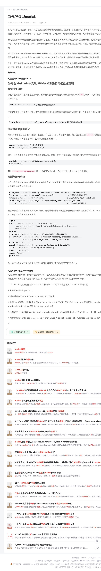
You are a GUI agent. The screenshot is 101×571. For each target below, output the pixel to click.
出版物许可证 (79, 567)
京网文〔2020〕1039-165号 (59, 564)
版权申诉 (70, 567)
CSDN (83, 558)
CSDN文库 (92, 558)
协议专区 (74, 561)
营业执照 (88, 567)
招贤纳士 (48, 561)
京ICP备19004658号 (41, 564)
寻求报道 (65, 561)
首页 (8, 9)
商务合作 (57, 561)
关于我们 (39, 561)
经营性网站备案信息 (77, 564)
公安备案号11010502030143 (23, 564)
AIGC (35, 23)
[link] (8, 9)
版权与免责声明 (60, 567)
